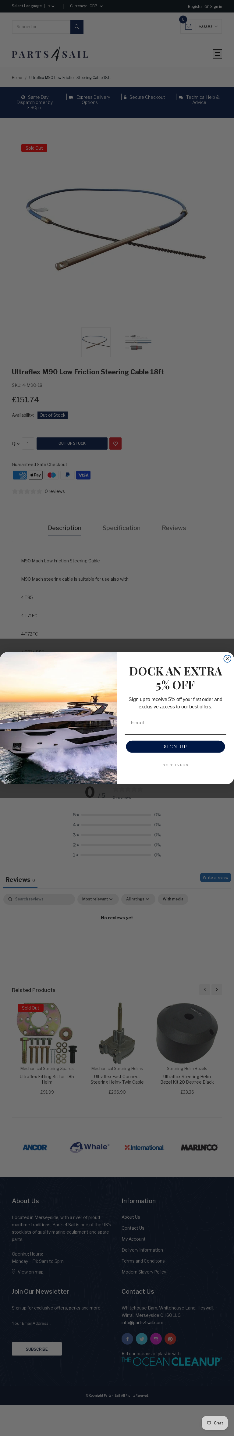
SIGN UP (175, 746)
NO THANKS (175, 764)
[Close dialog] (227, 658)
